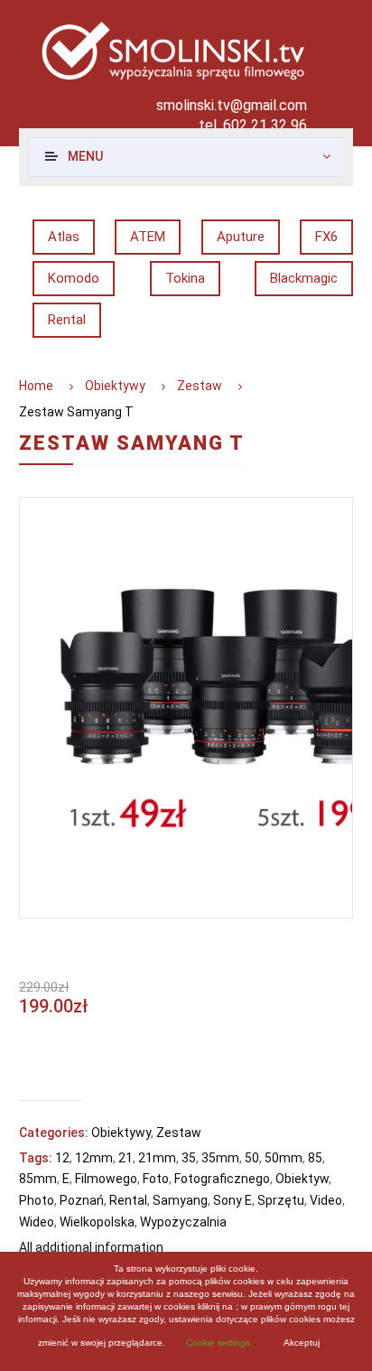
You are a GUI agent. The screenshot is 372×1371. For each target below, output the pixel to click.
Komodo (73, 278)
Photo (36, 1200)
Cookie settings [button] (218, 1343)
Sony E (232, 1200)
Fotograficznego (222, 1178)
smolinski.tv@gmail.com (231, 105)
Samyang (180, 1200)
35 (188, 1158)
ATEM (147, 236)
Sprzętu (280, 1200)
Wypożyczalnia (183, 1222)
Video (326, 1200)
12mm (94, 1158)
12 (62, 1158)
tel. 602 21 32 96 (253, 125)
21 (125, 1158)
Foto (156, 1178)
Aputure (241, 236)
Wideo (36, 1222)
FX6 (326, 236)
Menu (85, 156)
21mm (157, 1158)
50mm (283, 1158)
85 (315, 1158)
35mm (220, 1158)
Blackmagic (304, 278)
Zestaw (199, 385)
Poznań (82, 1200)
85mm (38, 1178)
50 (252, 1158)
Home (36, 385)
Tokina (185, 278)
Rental (67, 320)
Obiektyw (302, 1178)
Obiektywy (115, 385)
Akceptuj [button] (302, 1343)
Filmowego (106, 1178)
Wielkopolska (97, 1222)
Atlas (63, 236)
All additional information (91, 1247)
